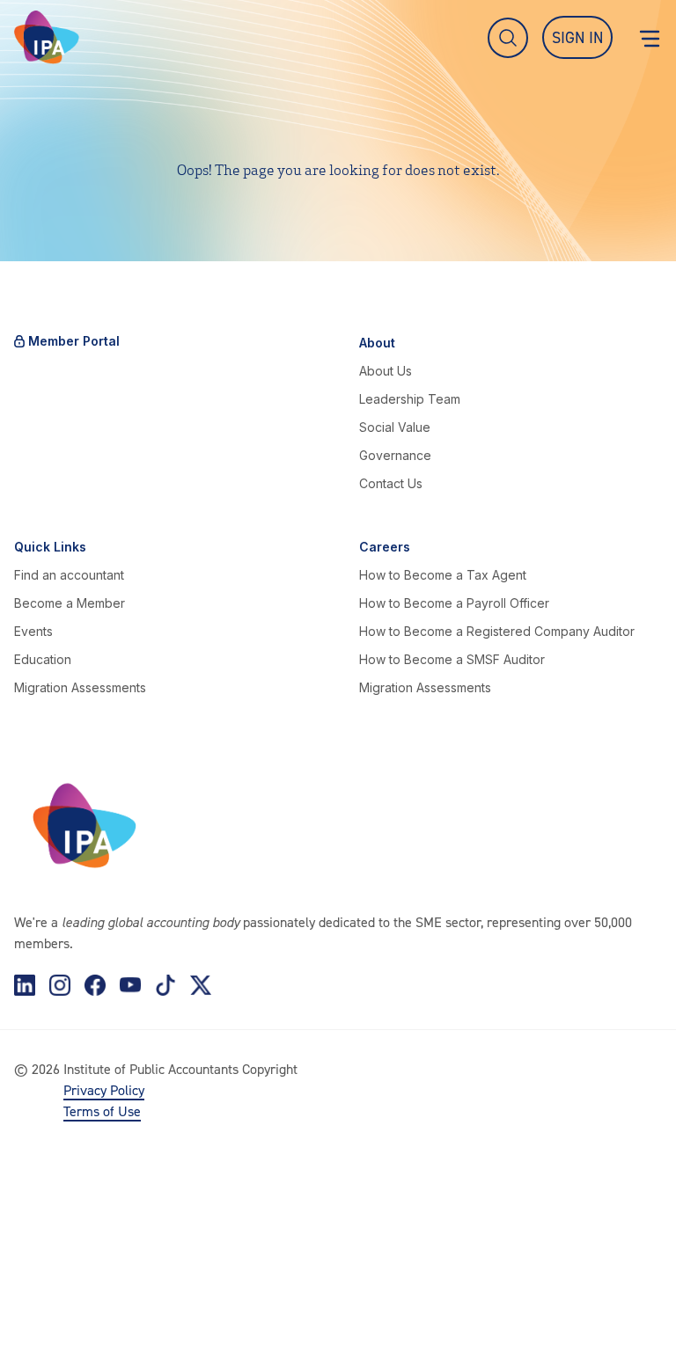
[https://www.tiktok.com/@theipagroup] (165, 985)
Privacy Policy (103, 1090)
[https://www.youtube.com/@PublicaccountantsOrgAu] (130, 985)
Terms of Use (102, 1111)
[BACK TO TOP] (42, 1317)
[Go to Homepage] (46, 37)
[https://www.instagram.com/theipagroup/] (59, 985)
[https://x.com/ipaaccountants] (200, 985)
